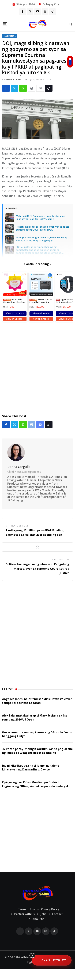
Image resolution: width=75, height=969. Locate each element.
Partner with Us (24, 914)
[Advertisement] (37, 367)
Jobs (43, 914)
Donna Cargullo (16, 79)
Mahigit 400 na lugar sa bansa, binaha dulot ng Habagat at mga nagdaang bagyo (42, 239)
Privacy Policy (50, 909)
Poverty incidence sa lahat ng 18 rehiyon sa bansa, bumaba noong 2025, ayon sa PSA (43, 228)
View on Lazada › (15, 313)
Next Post (58, 559)
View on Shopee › (15, 319)
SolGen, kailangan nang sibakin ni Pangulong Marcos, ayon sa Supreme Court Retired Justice (37, 568)
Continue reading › (37, 264)
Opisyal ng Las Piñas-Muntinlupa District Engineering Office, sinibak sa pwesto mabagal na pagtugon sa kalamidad (37, 786)
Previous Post (19, 525)
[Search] (70, 24)
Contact (57, 914)
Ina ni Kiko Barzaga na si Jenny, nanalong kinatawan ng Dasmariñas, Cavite (30, 767)
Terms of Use (26, 909)
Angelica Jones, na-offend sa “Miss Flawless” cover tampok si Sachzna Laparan (37, 701)
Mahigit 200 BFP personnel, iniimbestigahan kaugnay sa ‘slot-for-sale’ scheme (40, 217)
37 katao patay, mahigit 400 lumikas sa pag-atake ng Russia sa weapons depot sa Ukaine (37, 751)
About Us (38, 919)
